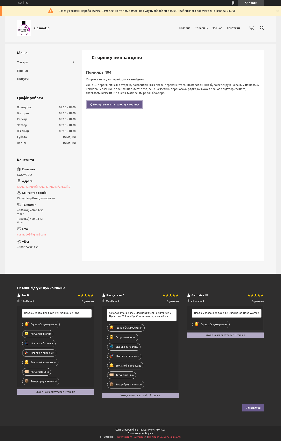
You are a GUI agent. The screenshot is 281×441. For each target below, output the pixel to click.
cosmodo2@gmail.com (31, 234)
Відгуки (23, 79)
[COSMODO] (24, 28)
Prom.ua (161, 429)
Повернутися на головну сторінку (116, 104)
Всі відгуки (253, 407)
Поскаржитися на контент (130, 437)
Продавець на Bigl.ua (140, 433)
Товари (200, 28)
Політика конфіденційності (164, 437)
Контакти (233, 28)
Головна (184, 28)
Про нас (217, 28)
